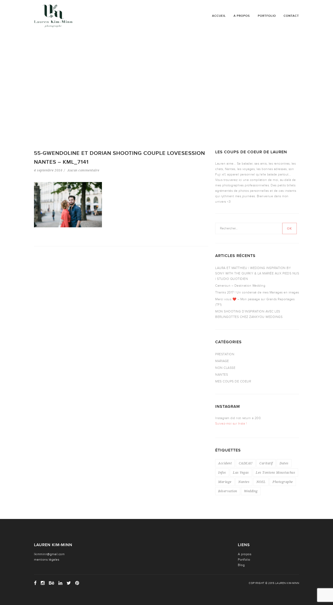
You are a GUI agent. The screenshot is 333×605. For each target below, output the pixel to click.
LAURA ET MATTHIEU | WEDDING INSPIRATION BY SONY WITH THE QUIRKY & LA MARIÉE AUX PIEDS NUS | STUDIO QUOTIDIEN (257, 273)
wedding (251, 491)
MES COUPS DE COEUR (233, 381)
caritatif (266, 463)
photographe (283, 482)
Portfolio (267, 16)
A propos (242, 16)
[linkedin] (60, 583)
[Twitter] (69, 583)
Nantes (243, 482)
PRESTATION (224, 354)
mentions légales (46, 560)
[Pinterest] (77, 583)
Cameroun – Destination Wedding (240, 286)
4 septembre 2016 (48, 170)
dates (284, 463)
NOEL (261, 482)
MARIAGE (222, 361)
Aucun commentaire (83, 170)
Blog (241, 565)
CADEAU (246, 463)
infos (222, 472)
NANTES (221, 375)
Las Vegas (241, 472)
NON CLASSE (225, 368)
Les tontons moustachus (275, 472)
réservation (227, 491)
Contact (291, 16)
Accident (225, 463)
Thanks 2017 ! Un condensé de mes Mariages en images (257, 292)
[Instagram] (43, 583)
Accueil (219, 16)
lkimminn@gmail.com (49, 554)
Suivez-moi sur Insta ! (231, 423)
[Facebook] (35, 583)
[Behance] (51, 583)
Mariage (225, 482)
